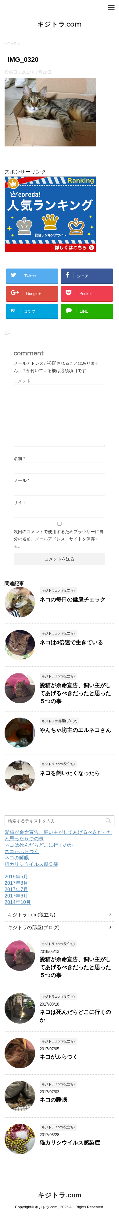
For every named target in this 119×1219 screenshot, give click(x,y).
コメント (22, 380)
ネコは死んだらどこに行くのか (39, 845)
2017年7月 (16, 889)
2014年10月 (18, 902)
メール (21, 480)
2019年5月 (16, 876)
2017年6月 (16, 895)
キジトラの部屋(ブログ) (34, 927)
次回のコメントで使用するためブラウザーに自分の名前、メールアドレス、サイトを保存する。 (58, 539)
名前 (19, 458)
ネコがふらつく (22, 851)
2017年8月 (16, 883)
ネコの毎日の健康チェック (73, 599)
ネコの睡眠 (17, 857)
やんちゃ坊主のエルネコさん (75, 730)
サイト (20, 502)
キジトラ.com (59, 24)
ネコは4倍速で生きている (71, 642)
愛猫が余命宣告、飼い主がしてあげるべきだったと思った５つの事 (75, 693)
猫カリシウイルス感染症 (31, 864)
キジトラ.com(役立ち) (31, 914)
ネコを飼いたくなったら (70, 773)
